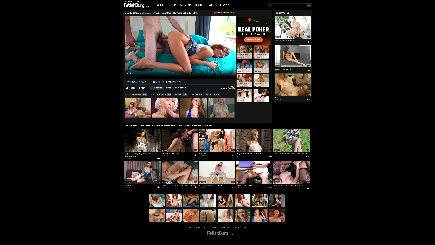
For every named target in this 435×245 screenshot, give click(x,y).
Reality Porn (200, 94)
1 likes (132, 87)
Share (168, 88)
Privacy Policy (226, 227)
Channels (200, 5)
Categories (185, 5)
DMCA (237, 227)
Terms (215, 227)
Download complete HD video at (154, 81)
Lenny (226, 89)
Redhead (216, 94)
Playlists (224, 5)
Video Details (156, 88)
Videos (160, 5)
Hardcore (208, 94)
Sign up (197, 227)
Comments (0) (180, 88)
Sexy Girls (225, 13)
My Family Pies (136, 94)
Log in (137, 1)
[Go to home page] (136, 5)
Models (212, 5)
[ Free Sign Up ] (128, 1)
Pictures (172, 5)
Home (189, 227)
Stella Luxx (178, 94)
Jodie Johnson (161, 94)
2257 (244, 227)
